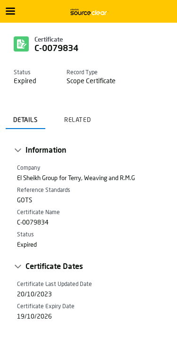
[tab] (25, 117)
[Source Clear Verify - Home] (88, 11)
